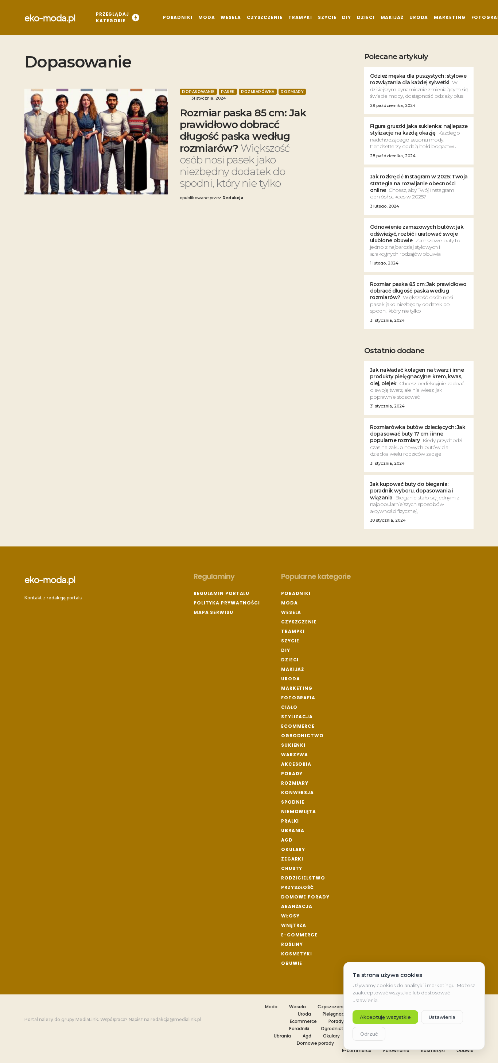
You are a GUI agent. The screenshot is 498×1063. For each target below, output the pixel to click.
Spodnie (292, 802)
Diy (285, 650)
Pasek (228, 91)
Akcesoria (296, 764)
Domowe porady (305, 897)
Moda (289, 603)
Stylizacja (297, 717)
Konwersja (297, 792)
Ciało (289, 707)
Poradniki (296, 593)
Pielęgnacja (335, 1014)
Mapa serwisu (213, 612)
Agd (287, 840)
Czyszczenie (299, 622)
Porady (292, 773)
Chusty (291, 868)
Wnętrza (293, 925)
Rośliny (292, 944)
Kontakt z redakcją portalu (53, 597)
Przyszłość (297, 887)
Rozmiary (292, 91)
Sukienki (293, 745)
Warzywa (294, 754)
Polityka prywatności (227, 603)
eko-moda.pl (49, 17)
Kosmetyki (296, 954)
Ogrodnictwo (302, 735)
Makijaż (292, 669)
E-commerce (299, 935)
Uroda (290, 679)
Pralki (290, 821)
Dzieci (290, 660)
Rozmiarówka (258, 91)
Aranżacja (296, 906)
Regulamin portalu (221, 593)
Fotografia (298, 698)
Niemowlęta (298, 811)
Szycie (290, 641)
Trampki (293, 631)
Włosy (290, 916)
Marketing (296, 688)
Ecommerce (298, 726)
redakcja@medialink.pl (176, 1019)
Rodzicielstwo (303, 878)
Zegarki (292, 859)
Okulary (293, 849)
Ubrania (292, 830)
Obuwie (291, 963)
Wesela (291, 612)
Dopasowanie (198, 91)
